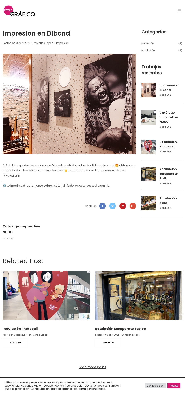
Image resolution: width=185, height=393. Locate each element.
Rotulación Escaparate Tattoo (169, 173)
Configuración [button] (155, 385)
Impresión (62, 43)
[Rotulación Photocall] (46, 295)
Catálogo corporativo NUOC (169, 117)
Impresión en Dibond (169, 87)
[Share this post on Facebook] (102, 206)
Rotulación (148, 50)
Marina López (44, 43)
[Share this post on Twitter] (112, 206)
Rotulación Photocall (168, 144)
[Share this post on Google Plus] (133, 206)
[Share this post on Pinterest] (122, 206)
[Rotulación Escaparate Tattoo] (138, 295)
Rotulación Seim (168, 200)
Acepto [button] (174, 385)
